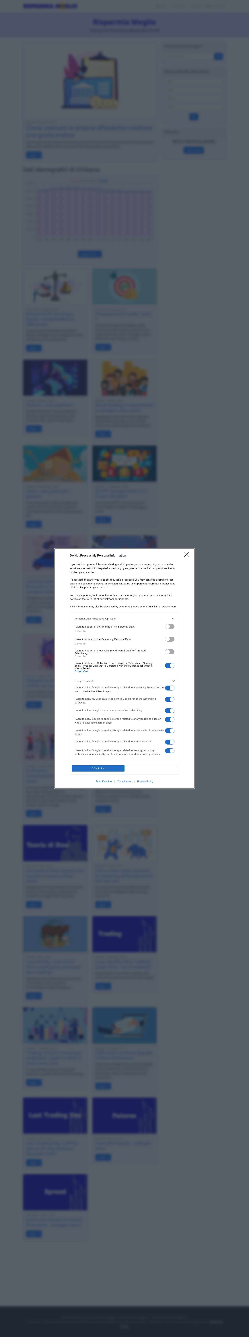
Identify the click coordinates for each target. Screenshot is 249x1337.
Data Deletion (104, 781)
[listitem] (124, 618)
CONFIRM (98, 768)
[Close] (187, 555)
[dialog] (124, 668)
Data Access (124, 781)
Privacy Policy (145, 781)
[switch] (169, 626)
